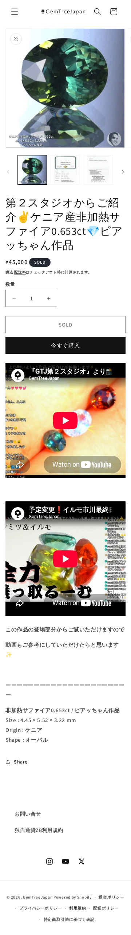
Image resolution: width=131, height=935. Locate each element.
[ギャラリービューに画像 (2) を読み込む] (65, 169)
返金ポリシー (111, 897)
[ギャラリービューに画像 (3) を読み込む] (98, 169)
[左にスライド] (8, 172)
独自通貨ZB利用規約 (39, 830)
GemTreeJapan (37, 897)
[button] (15, 12)
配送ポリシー (106, 908)
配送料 (20, 272)
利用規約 (77, 908)
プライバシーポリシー (40, 908)
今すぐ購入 (65, 345)
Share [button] (21, 761)
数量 (10, 284)
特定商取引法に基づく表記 (69, 919)
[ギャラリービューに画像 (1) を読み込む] (32, 169)
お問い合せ (28, 813)
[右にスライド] (123, 172)
